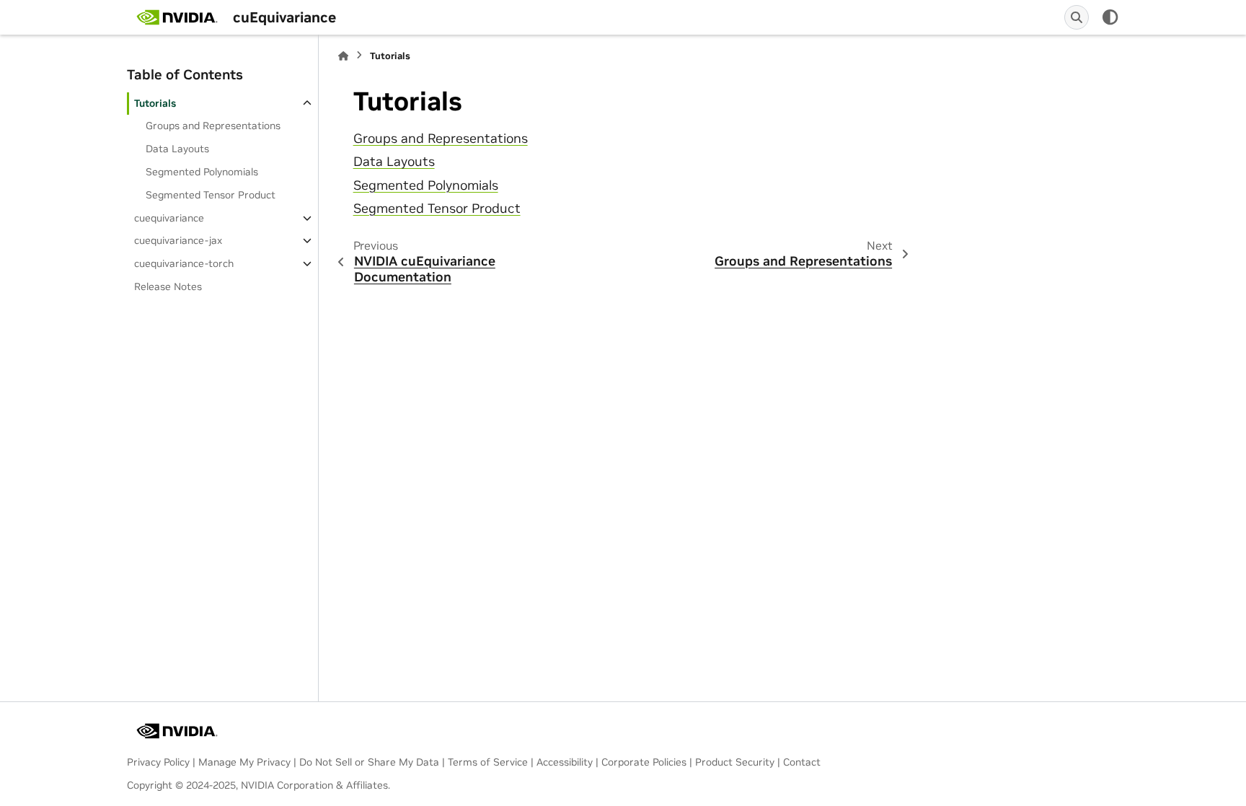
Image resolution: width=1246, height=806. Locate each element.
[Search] (1076, 17)
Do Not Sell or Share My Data (369, 761)
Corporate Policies (643, 761)
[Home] (343, 55)
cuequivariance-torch (184, 263)
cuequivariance (169, 217)
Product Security (734, 761)
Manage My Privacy (244, 761)
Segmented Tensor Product (210, 194)
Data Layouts (177, 148)
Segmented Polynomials (202, 171)
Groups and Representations (213, 125)
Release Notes (168, 286)
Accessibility (564, 761)
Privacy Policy (158, 761)
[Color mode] (1110, 17)
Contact (802, 761)
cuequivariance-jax (178, 240)
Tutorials (155, 103)
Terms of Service (488, 761)
